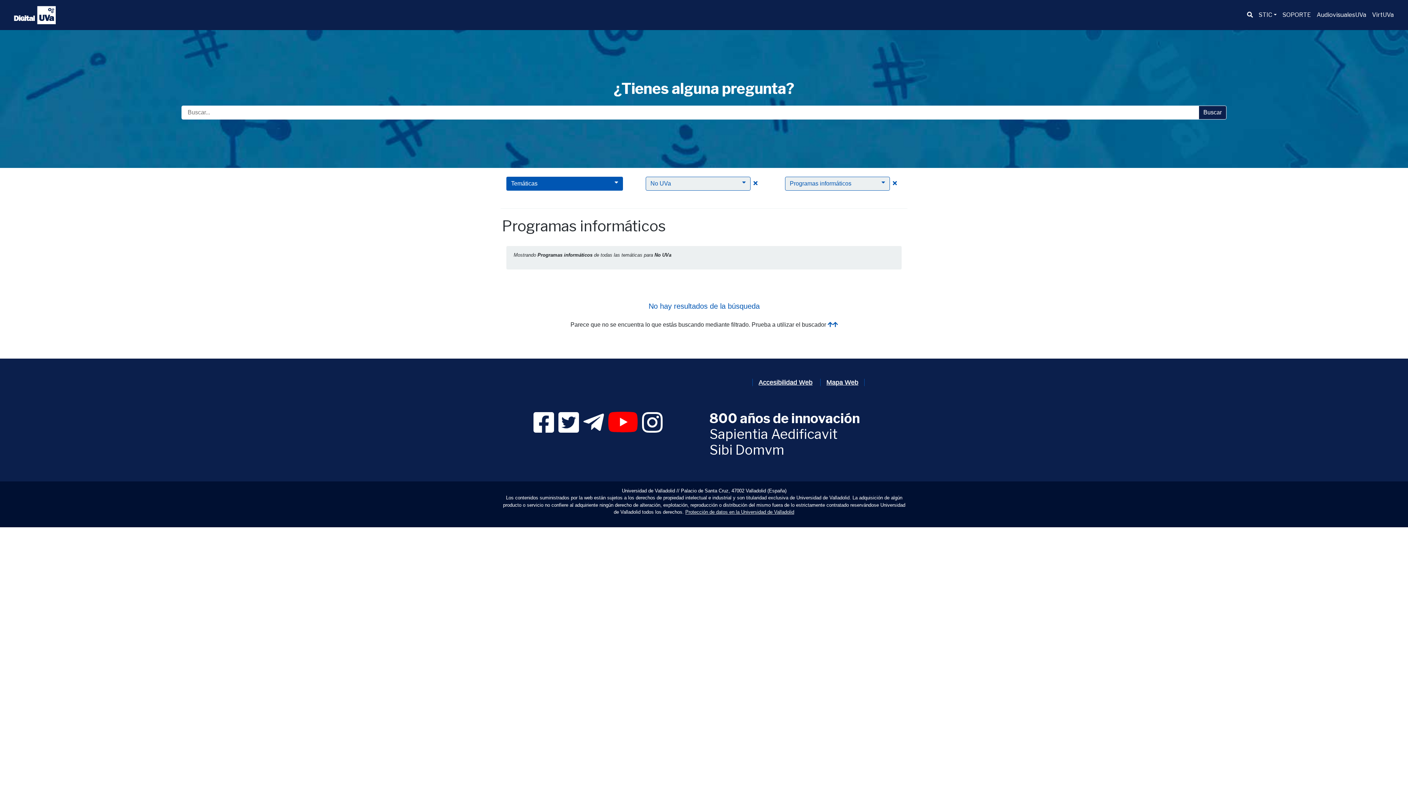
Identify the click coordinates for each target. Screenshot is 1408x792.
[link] (544, 429)
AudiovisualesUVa (1341, 14)
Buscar (1212, 112)
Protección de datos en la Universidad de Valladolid (739, 512)
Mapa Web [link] (842, 382)
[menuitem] (1250, 15)
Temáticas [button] (524, 183)
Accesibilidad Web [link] (786, 382)
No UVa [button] (660, 183)
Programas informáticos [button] (820, 183)
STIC (1265, 14)
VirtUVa (1383, 14)
